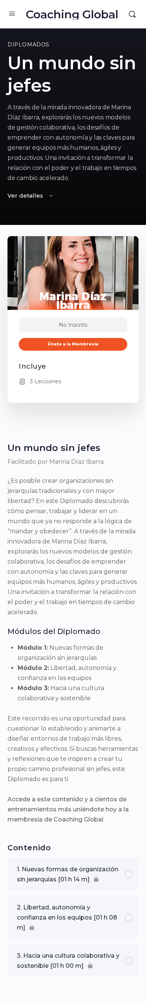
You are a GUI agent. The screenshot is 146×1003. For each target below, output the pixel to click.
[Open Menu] (11, 13)
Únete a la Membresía (73, 344)
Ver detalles (26, 195)
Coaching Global (72, 14)
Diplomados (28, 44)
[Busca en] (132, 14)
